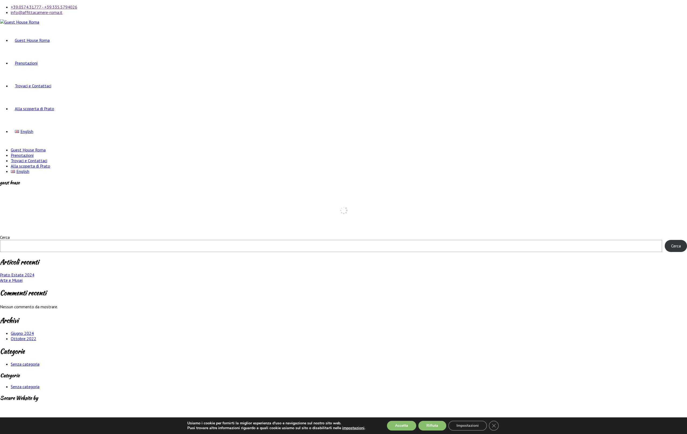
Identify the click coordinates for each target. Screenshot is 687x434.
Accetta (401, 425)
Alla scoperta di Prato (34, 108)
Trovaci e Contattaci (33, 85)
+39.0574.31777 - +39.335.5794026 (44, 7)
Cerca (5, 237)
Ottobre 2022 (23, 338)
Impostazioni (467, 425)
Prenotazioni (26, 63)
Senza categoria (25, 364)
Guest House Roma (32, 40)
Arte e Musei (11, 280)
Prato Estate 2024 (17, 274)
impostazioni (353, 428)
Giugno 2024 (22, 333)
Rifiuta (432, 425)
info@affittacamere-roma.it (37, 12)
